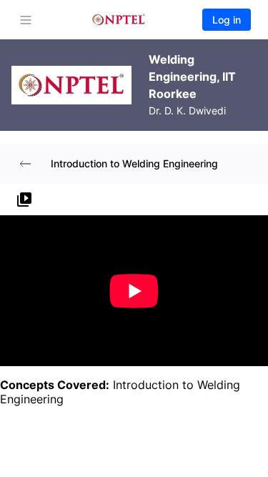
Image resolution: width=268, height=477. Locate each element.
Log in (226, 20)
